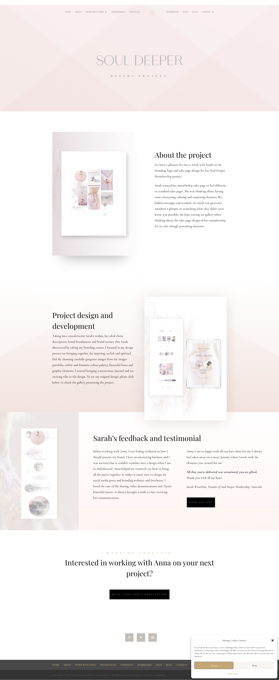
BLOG (195, 12)
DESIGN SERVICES (266, 2)
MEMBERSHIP (210, 2)
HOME (198, 2)
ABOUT (78, 12)
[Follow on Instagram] (152, 637)
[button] (272, 640)
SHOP (185, 12)
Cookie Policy (232, 673)
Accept (214, 665)
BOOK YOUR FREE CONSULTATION (139, 594)
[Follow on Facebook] (129, 637)
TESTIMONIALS (118, 12)
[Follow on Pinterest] (141, 637)
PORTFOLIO (134, 12)
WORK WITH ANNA (95, 12)
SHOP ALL (250, 2)
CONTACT (206, 12)
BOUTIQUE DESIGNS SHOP (231, 2)
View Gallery (201, 502)
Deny (254, 665)
